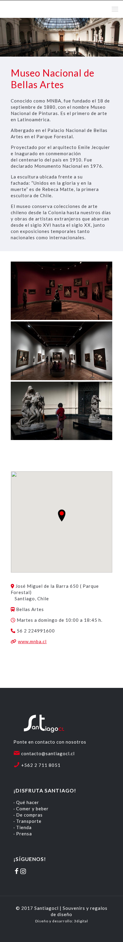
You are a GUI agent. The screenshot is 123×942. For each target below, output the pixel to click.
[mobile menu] (115, 9)
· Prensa (22, 833)
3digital (81, 921)
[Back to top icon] (110, 930)
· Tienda (22, 827)
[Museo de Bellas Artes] (61, 291)
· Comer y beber (31, 808)
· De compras (28, 814)
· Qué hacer (26, 802)
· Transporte (27, 821)
